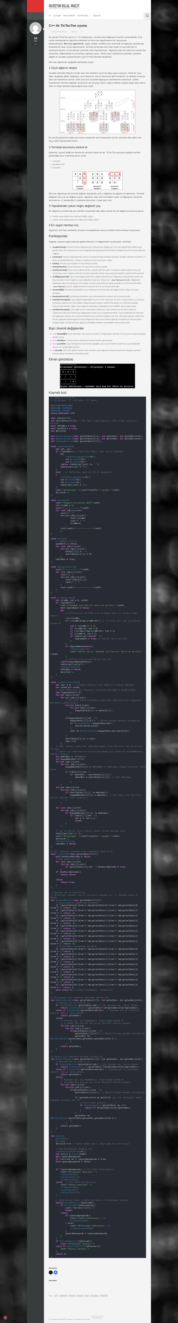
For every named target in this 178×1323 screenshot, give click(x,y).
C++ (56, 1296)
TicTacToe (104, 1296)
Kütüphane (82, 16)
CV (50, 16)
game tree (63, 1296)
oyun (87, 1296)
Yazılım (74, 32)
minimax (80, 1296)
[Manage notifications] (5, 1318)
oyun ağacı (94, 1296)
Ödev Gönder (69, 16)
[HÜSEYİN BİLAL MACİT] (35, 6)
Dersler (97, 16)
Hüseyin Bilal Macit (59, 32)
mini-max (72, 1296)
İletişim (57, 16)
